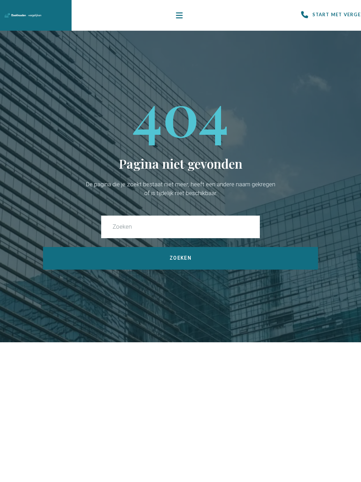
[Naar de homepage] (34, 15)
